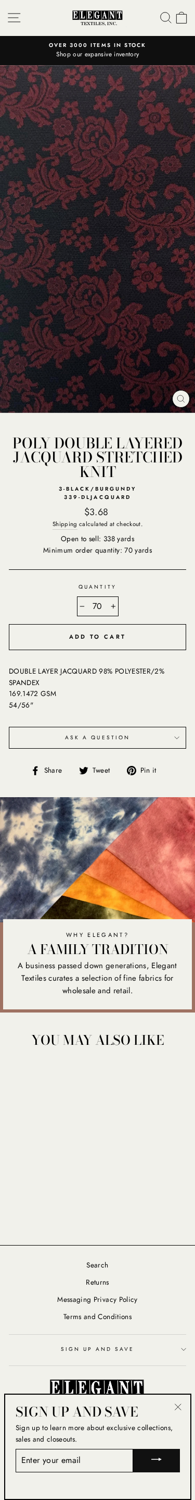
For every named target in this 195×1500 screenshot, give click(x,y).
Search (97, 1265)
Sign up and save (98, 1349)
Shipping (65, 524)
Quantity (97, 587)
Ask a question (97, 737)
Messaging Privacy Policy (97, 1299)
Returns (97, 1282)
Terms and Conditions (97, 1316)
